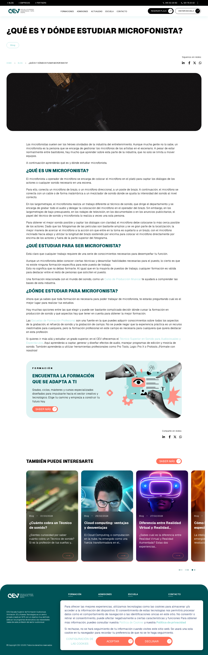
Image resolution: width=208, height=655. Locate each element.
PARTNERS (41, 3)
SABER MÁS (43, 409)
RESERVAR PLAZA (159, 11)
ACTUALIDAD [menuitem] (96, 11)
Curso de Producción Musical (122, 279)
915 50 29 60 (171, 3)
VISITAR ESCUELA (186, 11)
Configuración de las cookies (79, 641)
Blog (12, 45)
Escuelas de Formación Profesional (53, 320)
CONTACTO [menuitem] (122, 11)
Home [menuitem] (9, 63)
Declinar (152, 641)
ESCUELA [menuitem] (109, 11)
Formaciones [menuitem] (67, 11)
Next (187, 570)
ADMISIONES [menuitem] (82, 11)
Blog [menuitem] (20, 63)
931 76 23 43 (189, 3)
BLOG (11, 3)
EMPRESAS (25, 3)
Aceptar (113, 641)
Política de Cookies (131, 622)
